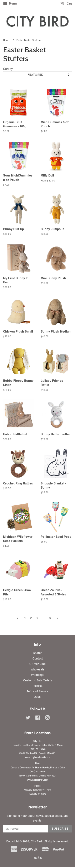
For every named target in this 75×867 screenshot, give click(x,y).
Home (6, 40)
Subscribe (60, 828)
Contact (37, 658)
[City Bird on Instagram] (47, 718)
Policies (37, 685)
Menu (12, 3)
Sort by (8, 68)
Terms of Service (38, 691)
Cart (69, 3)
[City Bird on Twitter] (28, 718)
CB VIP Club (37, 664)
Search (37, 653)
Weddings (37, 675)
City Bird (37, 841)
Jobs (37, 696)
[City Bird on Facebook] (37, 718)
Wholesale (37, 669)
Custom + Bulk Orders (37, 680)
